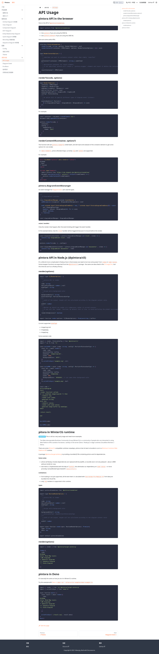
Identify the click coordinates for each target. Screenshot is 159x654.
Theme (5, 54)
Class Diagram (7, 25)
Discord (65, 646)
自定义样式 (6, 52)
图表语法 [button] (4, 19)
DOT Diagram (7, 31)
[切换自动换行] (112, 44)
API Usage (6, 60)
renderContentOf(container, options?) (132, 13)
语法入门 (5, 16)
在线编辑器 (142, 2)
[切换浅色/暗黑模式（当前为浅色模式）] (156, 2)
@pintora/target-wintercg (53, 454)
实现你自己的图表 (8, 72)
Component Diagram (9, 28)
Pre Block (6, 66)
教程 (13, 2)
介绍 (3, 7)
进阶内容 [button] (4, 57)
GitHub (150, 2)
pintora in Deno (126, 27)
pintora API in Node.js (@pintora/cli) (131, 18)
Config (5, 49)
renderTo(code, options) (129, 11)
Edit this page (45, 626)
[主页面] (40, 7)
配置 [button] (3, 46)
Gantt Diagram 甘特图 (9, 37)
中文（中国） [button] (132, 2)
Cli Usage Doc (108, 264)
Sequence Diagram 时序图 (11, 43)
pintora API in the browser (128, 8)
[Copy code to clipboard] (116, 27)
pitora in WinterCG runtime (128, 23)
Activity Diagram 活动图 (10, 22)
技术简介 (5, 69)
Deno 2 (54, 582)
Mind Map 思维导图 (9, 40)
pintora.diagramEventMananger (131, 15)
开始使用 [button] (4, 10)
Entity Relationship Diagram (11, 34)
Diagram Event (7, 63)
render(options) (127, 20)
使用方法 (5, 13)
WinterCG (52, 448)
